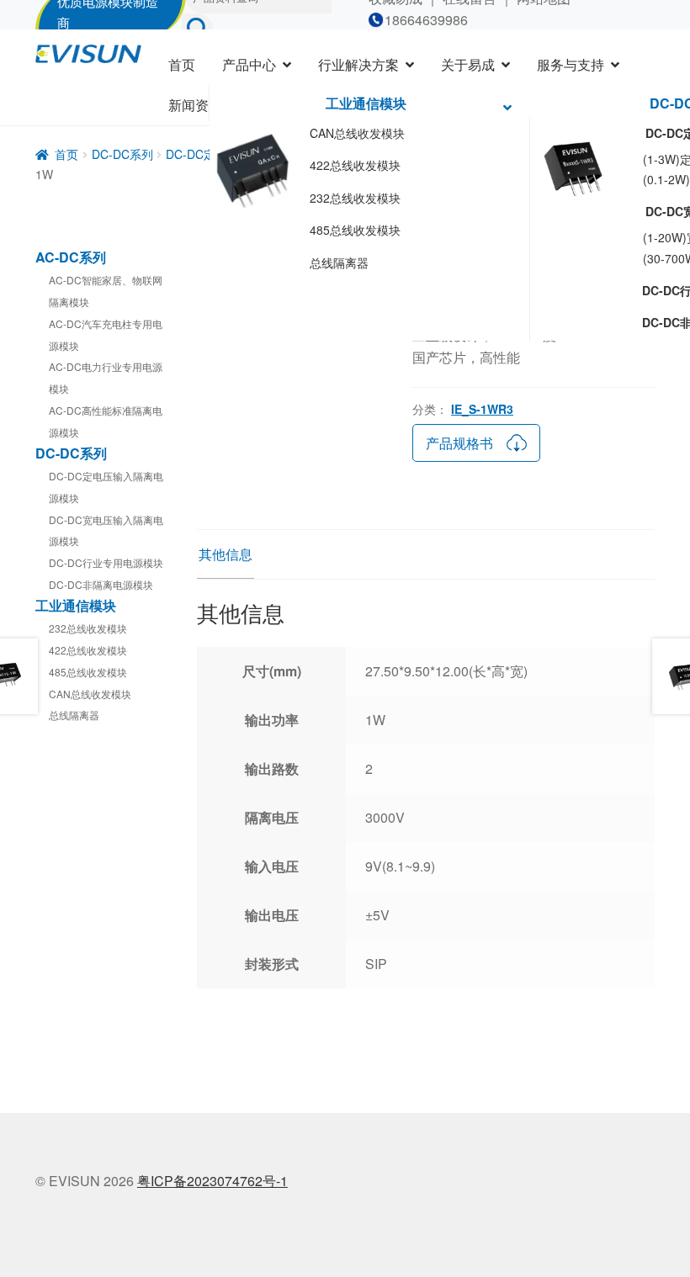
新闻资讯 (195, 104)
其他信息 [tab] (225, 554)
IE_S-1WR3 (482, 408)
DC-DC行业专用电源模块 (106, 562)
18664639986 (426, 19)
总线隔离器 (339, 262)
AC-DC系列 (70, 257)
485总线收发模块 (355, 229)
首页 (181, 64)
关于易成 (468, 64)
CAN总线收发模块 (357, 133)
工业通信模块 (366, 103)
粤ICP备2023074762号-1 (212, 1180)
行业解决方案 (358, 64)
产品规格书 (459, 443)
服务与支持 (570, 64)
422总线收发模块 (355, 164)
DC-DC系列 (122, 154)
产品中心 (249, 64)
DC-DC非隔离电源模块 (101, 584)
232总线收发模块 (355, 197)
